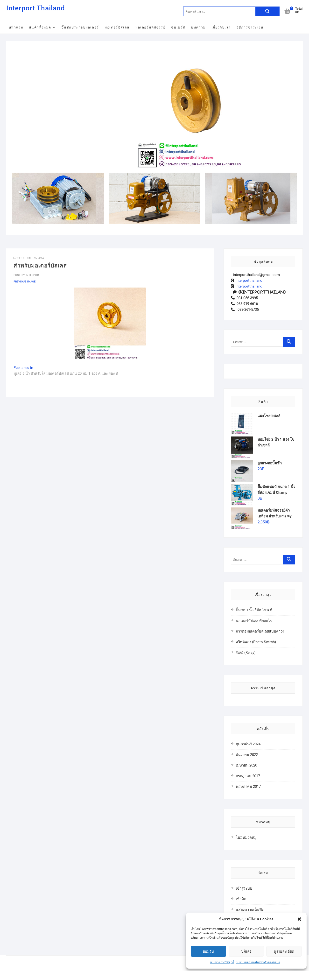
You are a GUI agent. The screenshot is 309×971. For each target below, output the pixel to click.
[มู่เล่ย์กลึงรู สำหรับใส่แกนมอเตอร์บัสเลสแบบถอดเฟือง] (197, 50)
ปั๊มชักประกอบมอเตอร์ (80, 27)
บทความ (198, 27)
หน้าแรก (16, 27)
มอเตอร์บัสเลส (117, 27)
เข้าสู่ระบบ (244, 888)
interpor (32, 275)
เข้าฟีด (241, 899)
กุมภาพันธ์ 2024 (248, 744)
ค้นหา (267, 11)
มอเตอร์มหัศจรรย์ (150, 27)
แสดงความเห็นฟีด (250, 910)
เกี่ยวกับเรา (221, 27)
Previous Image (25, 281)
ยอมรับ (208, 951)
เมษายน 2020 (246, 765)
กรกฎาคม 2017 (248, 776)
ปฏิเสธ (246, 951)
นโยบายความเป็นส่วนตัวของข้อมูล (258, 962)
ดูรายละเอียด (284, 951)
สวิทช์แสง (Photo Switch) (256, 642)
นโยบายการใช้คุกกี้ (222, 962)
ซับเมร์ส (178, 27)
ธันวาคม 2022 (247, 755)
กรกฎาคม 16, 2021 (31, 257)
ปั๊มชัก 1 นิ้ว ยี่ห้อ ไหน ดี (254, 610)
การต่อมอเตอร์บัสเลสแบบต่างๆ (260, 631)
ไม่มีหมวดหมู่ (246, 837)
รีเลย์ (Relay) (245, 652)
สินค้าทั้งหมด (40, 27)
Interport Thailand (35, 8)
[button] (299, 919)
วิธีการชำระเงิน (249, 27)
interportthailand (248, 280)
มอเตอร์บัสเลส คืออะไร (254, 621)
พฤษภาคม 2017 (248, 786)
